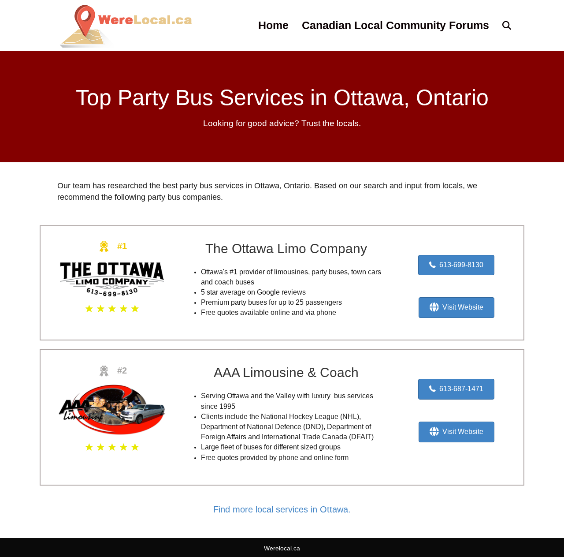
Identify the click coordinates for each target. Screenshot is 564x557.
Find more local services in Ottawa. (282, 509)
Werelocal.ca (282, 548)
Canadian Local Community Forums (395, 25)
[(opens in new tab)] (112, 278)
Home (273, 25)
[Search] (501, 25)
